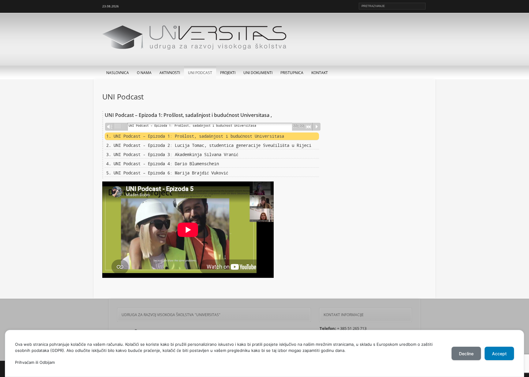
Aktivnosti (169, 72)
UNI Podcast (200, 72)
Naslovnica (117, 72)
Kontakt (319, 72)
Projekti (227, 72)
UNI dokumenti (257, 72)
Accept (499, 353)
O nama (144, 72)
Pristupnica (291, 72)
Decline (466, 353)
